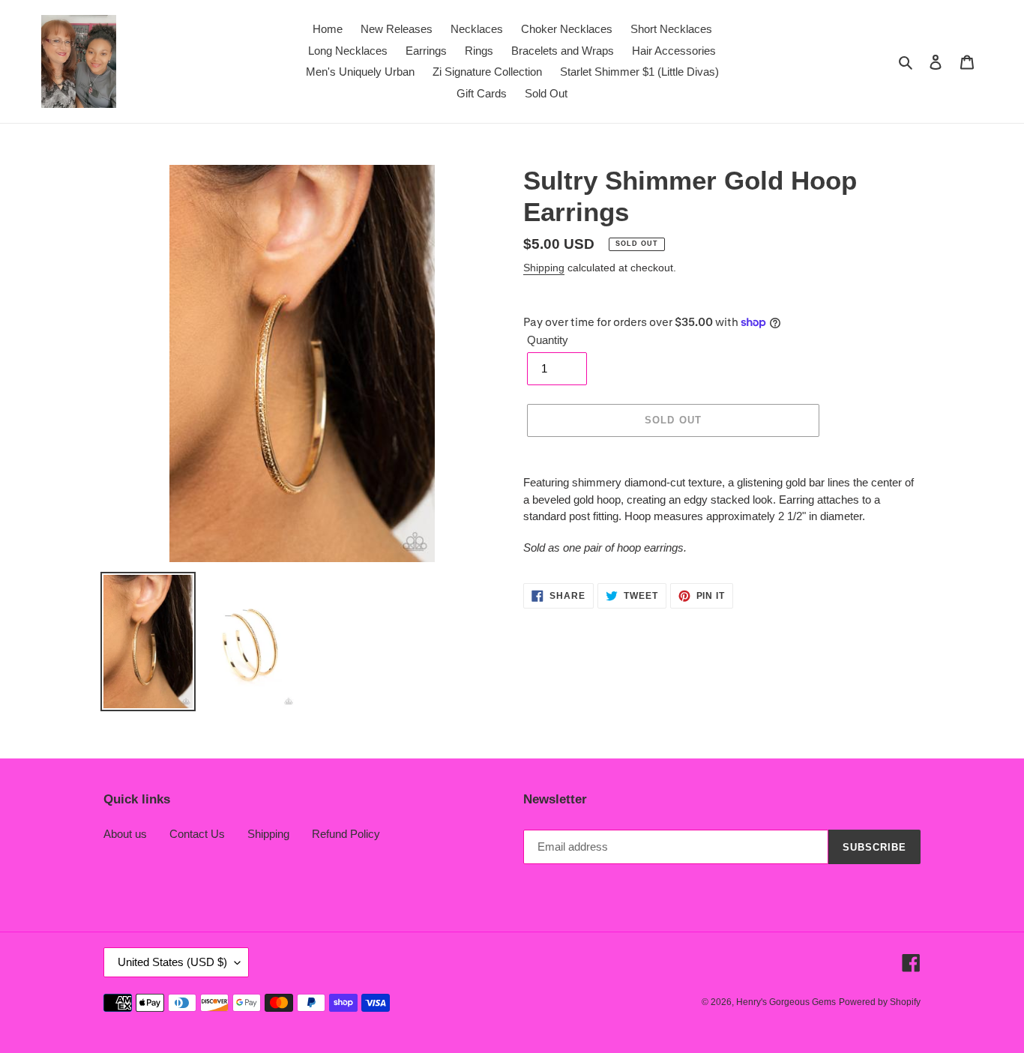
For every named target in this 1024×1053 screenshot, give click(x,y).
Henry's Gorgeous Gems (786, 1002)
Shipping (543, 268)
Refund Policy (346, 833)
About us (125, 833)
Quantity (547, 340)
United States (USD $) (172, 962)
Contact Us (197, 833)
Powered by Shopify (880, 1002)
